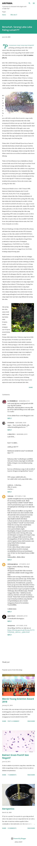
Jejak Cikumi (11, 616)
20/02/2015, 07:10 (22, 616)
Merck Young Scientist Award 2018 (18, 700)
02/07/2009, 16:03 (20, 422)
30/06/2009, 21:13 (24, 401)
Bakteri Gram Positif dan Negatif (15, 756)
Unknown (10, 496)
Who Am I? (14, 15)
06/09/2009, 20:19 (22, 434)
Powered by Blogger (19, 838)
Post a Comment (13, 721)
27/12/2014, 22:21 (24, 564)
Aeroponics (8, 808)
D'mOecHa (11, 422)
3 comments (12, 828)
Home (4, 15)
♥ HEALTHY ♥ (11, 434)
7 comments (12, 775)
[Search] (29, 3)
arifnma (7, 3)
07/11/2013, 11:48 (20, 496)
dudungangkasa (13, 564)
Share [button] (31, 387)
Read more (31, 721)
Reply (10, 418)
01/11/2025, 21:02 (21, 625)
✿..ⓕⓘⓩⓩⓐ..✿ (12, 401)
